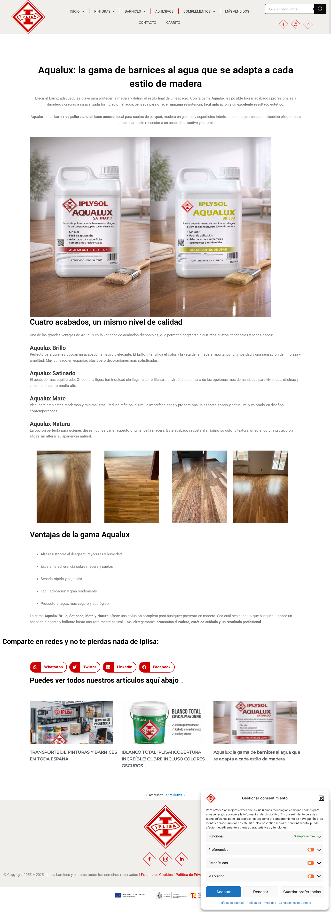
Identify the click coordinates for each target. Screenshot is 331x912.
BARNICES (133, 11)
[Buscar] (320, 9)
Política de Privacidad (261, 902)
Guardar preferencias (302, 891)
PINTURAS (102, 11)
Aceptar (223, 891)
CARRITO (173, 22)
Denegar (260, 891)
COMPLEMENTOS (197, 11)
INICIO (75, 11)
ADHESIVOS (164, 11)
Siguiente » (175, 794)
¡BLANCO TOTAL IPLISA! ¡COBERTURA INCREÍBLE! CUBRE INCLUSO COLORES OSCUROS (163, 759)
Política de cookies (231, 902)
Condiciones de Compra (295, 902)
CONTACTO (147, 22)
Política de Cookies (157, 875)
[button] (321, 798)
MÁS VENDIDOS (237, 11)
